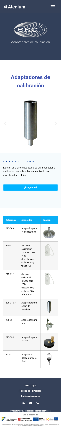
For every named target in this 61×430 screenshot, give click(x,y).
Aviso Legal (30, 385)
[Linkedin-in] (23, 403)
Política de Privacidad (30, 391)
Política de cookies (30, 396)
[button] (5, 124)
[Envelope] (30, 403)
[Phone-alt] (37, 403)
